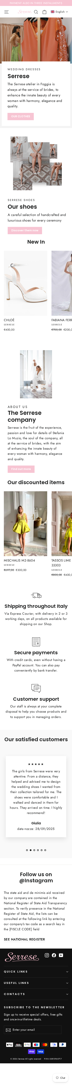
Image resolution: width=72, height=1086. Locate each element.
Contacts (14, 994)
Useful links (16, 983)
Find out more (21, 469)
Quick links (16, 972)
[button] (59, 11)
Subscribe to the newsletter (34, 1007)
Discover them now (24, 230)
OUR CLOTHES (20, 116)
